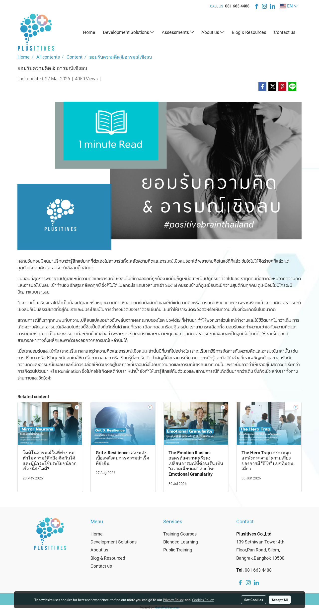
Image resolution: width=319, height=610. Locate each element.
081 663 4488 (237, 6)
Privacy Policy (173, 599)
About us (210, 32)
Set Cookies (253, 599)
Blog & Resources (249, 32)
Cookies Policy (203, 599)
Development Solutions (126, 32)
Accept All (280, 599)
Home (89, 32)
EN (290, 5)
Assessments (176, 32)
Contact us (284, 32)
